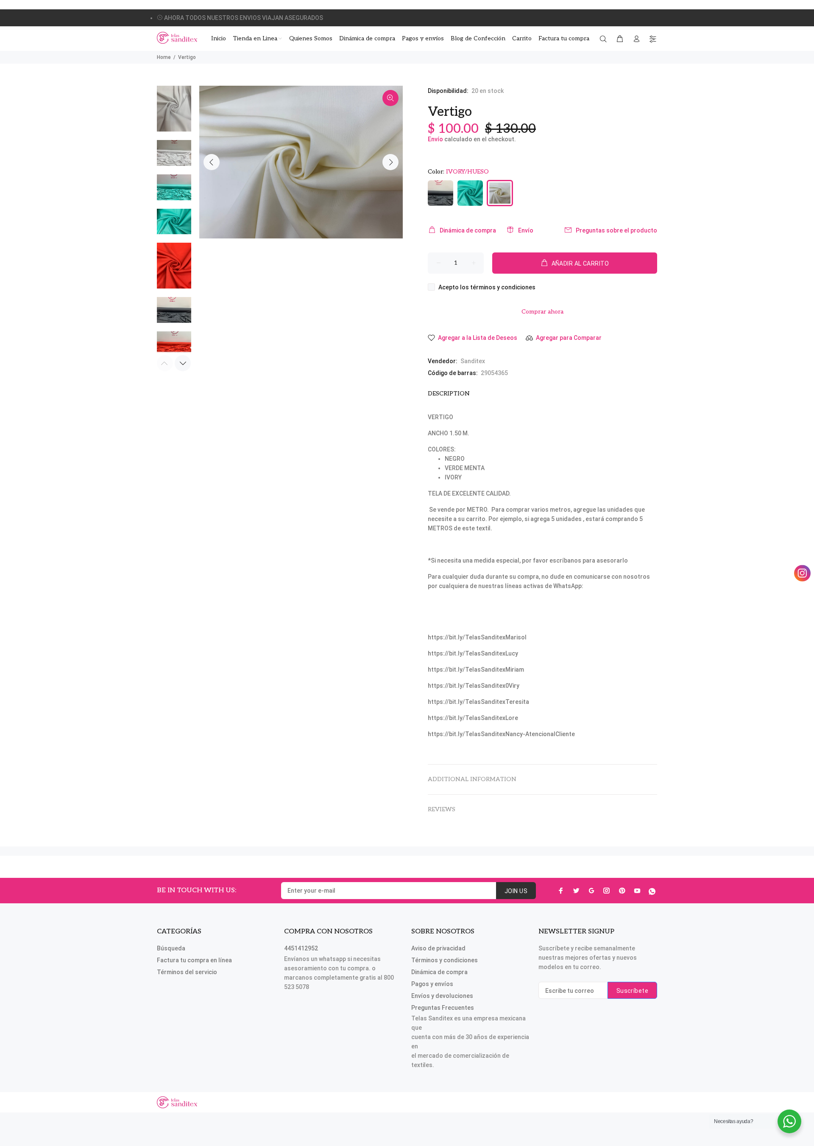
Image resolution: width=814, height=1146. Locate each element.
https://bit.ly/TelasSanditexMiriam (476, 669)
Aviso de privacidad (438, 948)
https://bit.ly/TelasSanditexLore (473, 717)
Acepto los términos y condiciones (486, 287)
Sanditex (472, 361)
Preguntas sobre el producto (616, 230)
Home (164, 57)
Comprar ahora (542, 311)
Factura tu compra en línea (194, 960)
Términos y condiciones (444, 960)
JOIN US (516, 891)
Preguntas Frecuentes (442, 1007)
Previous (212, 162)
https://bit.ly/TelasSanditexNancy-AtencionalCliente (501, 734)
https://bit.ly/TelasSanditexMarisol (477, 637)
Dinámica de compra (468, 230)
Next (390, 162)
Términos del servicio (187, 972)
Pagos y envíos (432, 984)
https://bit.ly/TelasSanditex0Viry (473, 685)
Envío (435, 139)
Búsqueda (171, 948)
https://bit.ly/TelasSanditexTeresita (478, 701)
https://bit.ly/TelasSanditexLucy (473, 653)
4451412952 (301, 948)
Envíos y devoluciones (442, 995)
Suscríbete (632, 990)
